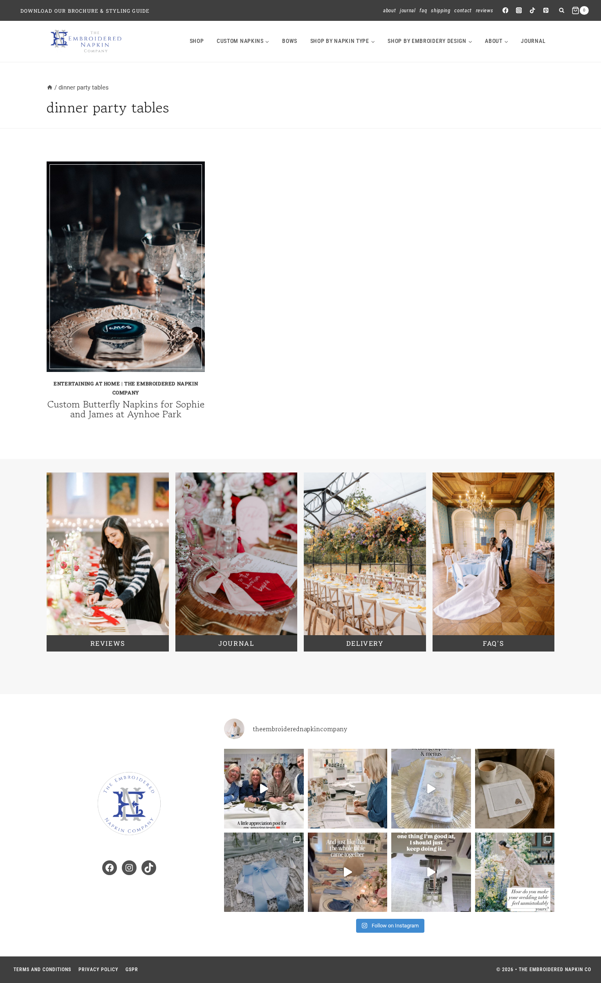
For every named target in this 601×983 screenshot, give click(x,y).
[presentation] (126, 266)
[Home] (50, 87)
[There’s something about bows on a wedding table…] (348, 872)
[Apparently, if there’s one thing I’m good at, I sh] (431, 872)
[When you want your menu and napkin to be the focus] (431, 788)
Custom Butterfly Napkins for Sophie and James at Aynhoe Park (125, 409)
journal (533, 41)
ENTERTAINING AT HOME (87, 383)
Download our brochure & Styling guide (85, 10)
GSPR (132, 969)
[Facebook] (505, 10)
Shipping (440, 10)
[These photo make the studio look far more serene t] (348, 788)
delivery (364, 643)
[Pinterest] (546, 10)
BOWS (289, 41)
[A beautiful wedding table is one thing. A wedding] (515, 872)
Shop (197, 41)
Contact (463, 10)
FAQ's (493, 643)
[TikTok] (532, 10)
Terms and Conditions (42, 969)
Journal (408, 10)
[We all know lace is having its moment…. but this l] (264, 872)
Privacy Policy (98, 969)
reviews (107, 643)
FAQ (423, 10)
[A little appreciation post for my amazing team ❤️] (264, 788)
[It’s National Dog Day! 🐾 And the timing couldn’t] (515, 788)
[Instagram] (519, 10)
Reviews (484, 10)
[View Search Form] (561, 10)
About (389, 10)
